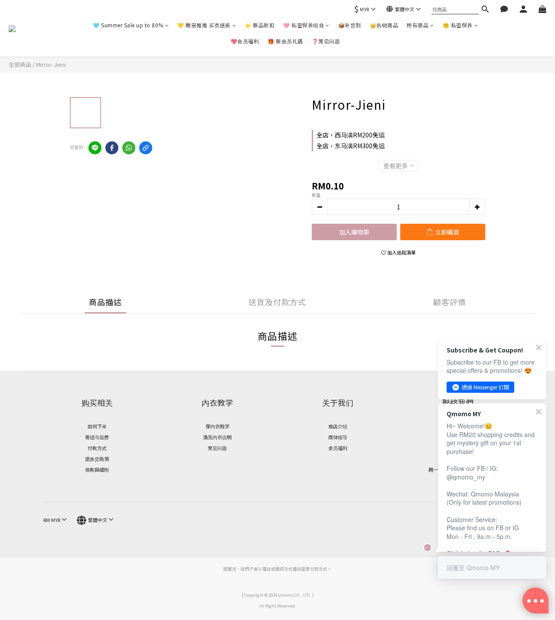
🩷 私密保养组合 (303, 25)
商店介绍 (337, 426)
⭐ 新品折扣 (259, 25)
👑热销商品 (384, 25)
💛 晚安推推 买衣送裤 (204, 25)
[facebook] (111, 147)
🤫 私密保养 (458, 25)
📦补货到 (349, 25)
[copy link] (145, 147)
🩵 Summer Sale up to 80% (128, 25)
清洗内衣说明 (217, 437)
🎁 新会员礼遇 (285, 41)
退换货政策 (97, 458)
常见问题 (217, 447)
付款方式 (97, 447)
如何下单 (97, 426)
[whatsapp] (128, 147)
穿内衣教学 (217, 426)
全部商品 (20, 64)
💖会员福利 (245, 41)
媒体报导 (337, 437)
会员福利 (337, 447)
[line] (94, 147)
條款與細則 (97, 469)
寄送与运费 (97, 437)
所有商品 (417, 25)
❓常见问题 (326, 41)
